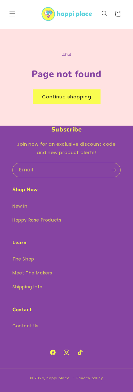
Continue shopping (66, 96)
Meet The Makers (32, 273)
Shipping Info (27, 287)
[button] (12, 13)
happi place (58, 377)
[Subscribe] (113, 170)
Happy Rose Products (36, 220)
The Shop (23, 259)
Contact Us (25, 326)
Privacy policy (89, 378)
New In (20, 206)
